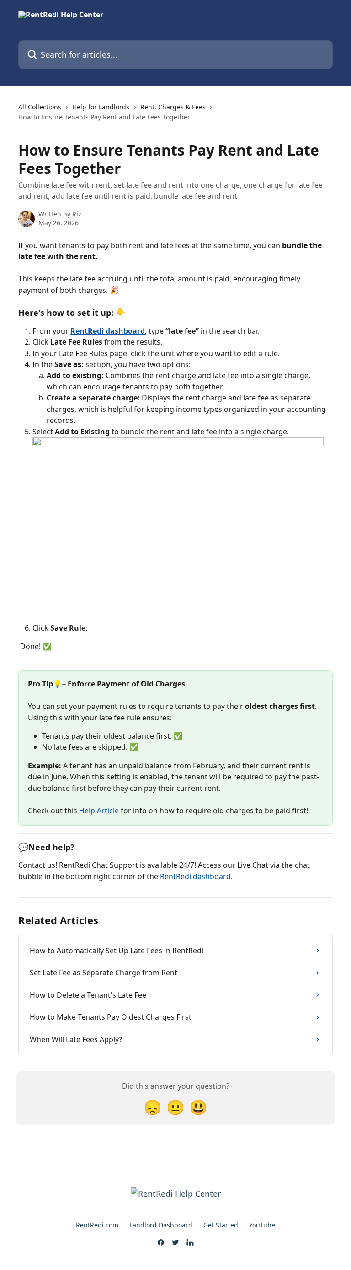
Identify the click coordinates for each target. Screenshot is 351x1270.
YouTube (262, 1225)
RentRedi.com (97, 1225)
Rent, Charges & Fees (173, 107)
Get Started (220, 1225)
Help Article (99, 810)
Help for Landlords (100, 107)
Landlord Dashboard (160, 1225)
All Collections (39, 107)
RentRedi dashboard (107, 331)
